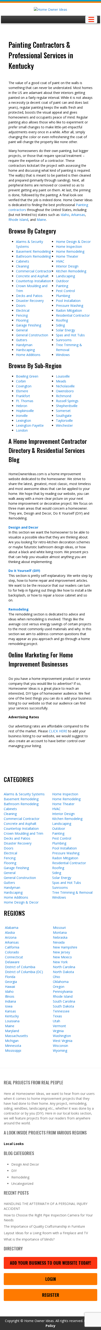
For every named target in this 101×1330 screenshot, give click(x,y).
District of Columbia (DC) (24, 972)
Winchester (64, 425)
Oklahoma (61, 981)
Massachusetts (16, 1036)
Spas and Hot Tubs (70, 335)
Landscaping (65, 276)
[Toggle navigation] (91, 19)
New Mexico (62, 957)
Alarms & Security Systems (24, 794)
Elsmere (22, 391)
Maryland (12, 1031)
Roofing (62, 320)
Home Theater (67, 256)
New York (60, 962)
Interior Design (67, 266)
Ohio (56, 976)
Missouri (59, 927)
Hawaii (10, 986)
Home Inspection (69, 246)
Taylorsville (64, 420)
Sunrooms (64, 340)
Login (50, 1279)
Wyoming (60, 1050)
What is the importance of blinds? (29, 1239)
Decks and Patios (29, 295)
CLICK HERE (58, 731)
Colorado (12, 952)
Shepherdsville (67, 406)
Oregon (58, 986)
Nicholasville (65, 386)
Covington (23, 386)
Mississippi (13, 1050)
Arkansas (78, 214)
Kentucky (12, 1016)
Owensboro (65, 391)
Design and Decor (23, 527)
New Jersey (61, 952)
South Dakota (63, 1006)
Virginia (58, 1031)
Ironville (22, 415)
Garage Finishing (28, 325)
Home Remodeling (70, 251)
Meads (61, 381)
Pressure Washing (69, 305)
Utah (56, 1021)
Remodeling (18, 609)
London (22, 430)
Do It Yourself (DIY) (24, 570)
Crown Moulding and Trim (23, 833)
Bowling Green (27, 376)
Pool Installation (68, 300)
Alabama (11, 927)
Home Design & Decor (73, 241)
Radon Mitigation (69, 310)
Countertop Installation (33, 281)
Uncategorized (22, 1183)
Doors (21, 305)
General (22, 330)
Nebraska (60, 937)
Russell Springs (67, 401)
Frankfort (23, 396)
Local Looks (14, 1143)
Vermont (59, 1026)
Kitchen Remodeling (71, 271)
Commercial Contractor (34, 271)
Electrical (22, 310)
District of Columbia (20, 967)
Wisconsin (60, 1045)
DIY (14, 1170)
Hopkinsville (25, 410)
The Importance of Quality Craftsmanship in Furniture (44, 1226)
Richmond (63, 396)
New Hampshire (65, 947)
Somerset (63, 410)
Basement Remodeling (33, 251)
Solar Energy (65, 330)
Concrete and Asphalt (32, 276)
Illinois (9, 996)
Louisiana (12, 1021)
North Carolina (64, 967)
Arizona (10, 937)
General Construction (32, 335)
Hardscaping (25, 350)
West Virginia (62, 1040)
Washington (62, 1036)
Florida (10, 976)
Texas (57, 1016)
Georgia (11, 981)
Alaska (10, 932)
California (12, 947)
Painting (62, 286)
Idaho (65, 214)
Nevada (59, 942)
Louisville (63, 376)
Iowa (8, 1006)
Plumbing (63, 295)
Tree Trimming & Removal (72, 892)
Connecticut (14, 957)
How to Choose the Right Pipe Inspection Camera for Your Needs (48, 1217)
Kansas (10, 1011)
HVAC (60, 261)
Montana (60, 932)
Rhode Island (18, 219)
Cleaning (22, 266)
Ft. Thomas (24, 401)
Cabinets (22, 261)
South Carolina (64, 1001)
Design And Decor (25, 1164)
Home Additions (28, 354)
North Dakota (63, 972)
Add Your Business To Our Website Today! (50, 1263)
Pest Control (65, 291)
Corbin (21, 381)
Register (50, 1295)
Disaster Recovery (30, 300)
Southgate (64, 415)
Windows (63, 354)
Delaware (12, 962)
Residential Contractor (73, 315)
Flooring (22, 320)
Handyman (24, 345)
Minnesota (13, 1045)
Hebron (21, 406)
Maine (41, 219)
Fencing (22, 315)
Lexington (23, 420)
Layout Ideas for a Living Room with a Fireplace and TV (46, 1233)
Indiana (10, 1001)
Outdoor (62, 281)
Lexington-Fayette (30, 425)
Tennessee (61, 1011)
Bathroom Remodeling (33, 256)
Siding (60, 325)
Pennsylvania (63, 991)
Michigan (12, 1040)
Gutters (21, 340)
